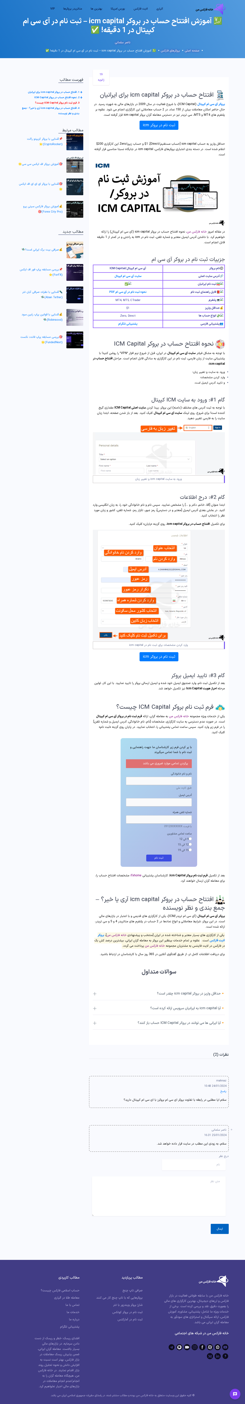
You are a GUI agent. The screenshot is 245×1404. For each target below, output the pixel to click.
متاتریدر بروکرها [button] (72, 9)
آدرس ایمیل (185, 795)
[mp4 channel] (179, 1347)
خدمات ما (73, 1312)
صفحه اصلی (192, 51)
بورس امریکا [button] (118, 9)
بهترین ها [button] (96, 9)
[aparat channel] (210, 1347)
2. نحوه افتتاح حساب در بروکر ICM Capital (56, 98)
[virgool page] (225, 1356)
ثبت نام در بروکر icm (159, 125)
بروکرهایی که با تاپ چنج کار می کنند (119, 1298)
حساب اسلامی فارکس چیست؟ (60, 1290)
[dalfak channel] (187, 1347)
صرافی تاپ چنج (132, 1290)
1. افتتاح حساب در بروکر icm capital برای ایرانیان (53, 92)
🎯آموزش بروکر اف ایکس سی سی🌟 (40, 164)
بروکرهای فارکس (170, 51)
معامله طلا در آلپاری (66, 1298)
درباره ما (74, 1319)
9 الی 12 (184, 839)
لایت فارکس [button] (141, 9)
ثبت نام (158, 858)
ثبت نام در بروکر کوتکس (127, 1312)
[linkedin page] (218, 1356)
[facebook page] (202, 1347)
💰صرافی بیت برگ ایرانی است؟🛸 (42, 250)
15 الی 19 (183, 850)
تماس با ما (72, 1305)
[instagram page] (195, 1347)
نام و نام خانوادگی (181, 774)
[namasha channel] (218, 1347)
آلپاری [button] (159, 9)
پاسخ (223, 1091)
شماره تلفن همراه (182, 812)
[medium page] (210, 1356)
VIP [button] (52, 9)
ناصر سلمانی (122, 42)
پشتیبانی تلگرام (127, 324)
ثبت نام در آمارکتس (130, 1319)
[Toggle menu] (235, 1394)
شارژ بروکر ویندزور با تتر (128, 1305)
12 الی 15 (183, 845)
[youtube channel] (225, 1347)
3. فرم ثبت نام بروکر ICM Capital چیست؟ (57, 103)
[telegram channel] (172, 1347)
